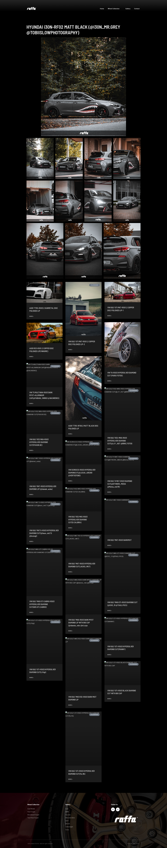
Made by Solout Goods (133, 843)
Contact (137, 9)
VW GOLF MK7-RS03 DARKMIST (119, 540)
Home (102, 9)
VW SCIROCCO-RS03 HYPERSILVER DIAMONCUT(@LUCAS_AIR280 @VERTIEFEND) (81, 473)
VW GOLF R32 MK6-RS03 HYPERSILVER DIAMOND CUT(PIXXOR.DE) (39, 442)
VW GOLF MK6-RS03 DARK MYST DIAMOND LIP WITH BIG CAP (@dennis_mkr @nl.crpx (81, 623)
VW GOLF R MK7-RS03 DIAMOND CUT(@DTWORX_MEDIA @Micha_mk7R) (119, 484)
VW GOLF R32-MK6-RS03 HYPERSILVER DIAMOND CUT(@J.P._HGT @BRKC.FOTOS (119, 441)
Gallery (127, 9)
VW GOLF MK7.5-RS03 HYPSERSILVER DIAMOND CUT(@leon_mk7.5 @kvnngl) (44, 533)
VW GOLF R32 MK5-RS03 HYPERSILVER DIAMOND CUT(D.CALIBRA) (77, 519)
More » (31, 316)
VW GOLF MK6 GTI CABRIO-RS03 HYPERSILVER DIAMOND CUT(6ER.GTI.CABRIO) (41, 604)
